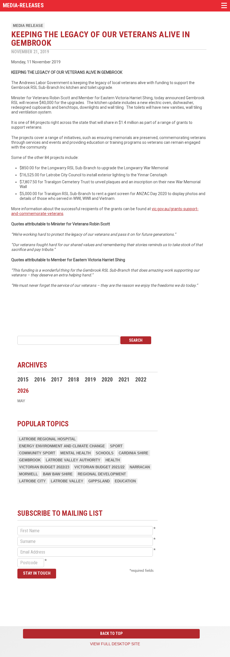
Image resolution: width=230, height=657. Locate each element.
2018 (73, 379)
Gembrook (30, 460)
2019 (90, 379)
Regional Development (102, 474)
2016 (39, 379)
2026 (23, 390)
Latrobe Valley (67, 481)
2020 (107, 379)
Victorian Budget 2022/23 (44, 467)
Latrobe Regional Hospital (47, 439)
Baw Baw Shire (58, 474)
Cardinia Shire (133, 453)
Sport (116, 446)
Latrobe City (32, 481)
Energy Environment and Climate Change (62, 446)
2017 (56, 379)
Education (125, 481)
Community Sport (37, 453)
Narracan (140, 467)
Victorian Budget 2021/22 (99, 467)
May (21, 401)
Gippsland (99, 481)
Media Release (28, 26)
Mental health (75, 453)
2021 (124, 379)
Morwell (28, 474)
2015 (23, 379)
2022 (140, 379)
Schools (105, 453)
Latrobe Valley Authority (73, 460)
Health (112, 460)
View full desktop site (115, 644)
